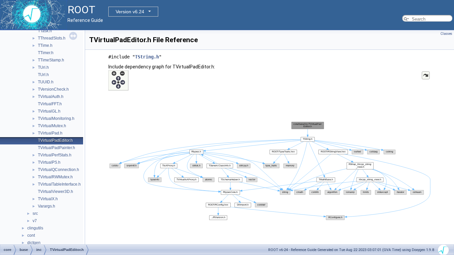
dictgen (34, 242)
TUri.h (43, 67)
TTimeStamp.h (51, 60)
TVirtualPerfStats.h (54, 155)
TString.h (147, 56)
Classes (446, 34)
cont (31, 235)
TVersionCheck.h (53, 89)
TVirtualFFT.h (50, 104)
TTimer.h (46, 52)
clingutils (35, 228)
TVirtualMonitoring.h (56, 118)
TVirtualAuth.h (50, 96)
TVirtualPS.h (49, 162)
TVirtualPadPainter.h (56, 147)
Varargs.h (46, 206)
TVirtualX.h (48, 199)
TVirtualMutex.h (52, 126)
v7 (35, 220)
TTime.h (45, 45)
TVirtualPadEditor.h (55, 140)
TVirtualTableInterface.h (59, 184)
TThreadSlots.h (51, 38)
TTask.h (45, 31)
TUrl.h (43, 74)
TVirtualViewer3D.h (55, 191)
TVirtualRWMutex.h (55, 177)
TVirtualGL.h (49, 111)
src (35, 213)
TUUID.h (46, 82)
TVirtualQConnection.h (58, 169)
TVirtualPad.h (50, 133)
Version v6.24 (130, 11)
